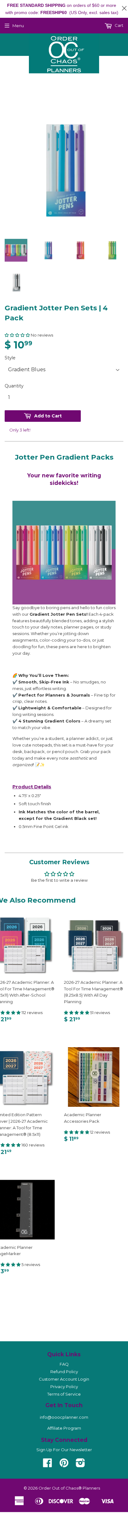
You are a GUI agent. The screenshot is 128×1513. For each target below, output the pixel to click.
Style (10, 358)
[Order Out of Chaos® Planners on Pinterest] (64, 1464)
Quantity (14, 386)
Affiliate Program (64, 1428)
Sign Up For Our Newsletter (64, 1449)
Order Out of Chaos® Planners (69, 1488)
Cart (118, 25)
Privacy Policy (64, 1386)
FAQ (64, 1364)
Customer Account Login (64, 1379)
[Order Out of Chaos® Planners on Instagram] (80, 1464)
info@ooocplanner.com (64, 1417)
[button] (18, 335)
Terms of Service (64, 1394)
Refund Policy (64, 1371)
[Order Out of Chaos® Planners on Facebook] (47, 1464)
